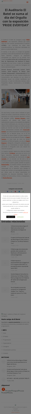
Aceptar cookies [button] (10, 216)
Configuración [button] (20, 216)
